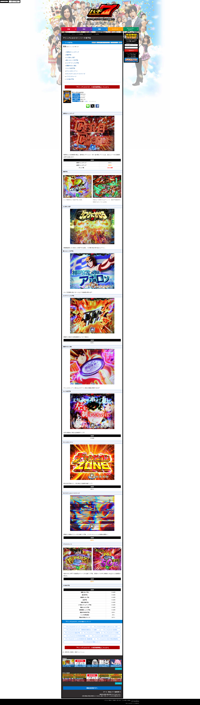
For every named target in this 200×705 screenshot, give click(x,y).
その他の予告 (70, 79)
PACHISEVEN (136, 701)
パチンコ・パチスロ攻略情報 (77, 34)
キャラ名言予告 (70, 68)
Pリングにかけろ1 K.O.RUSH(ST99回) (76, 636)
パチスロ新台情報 (131, 55)
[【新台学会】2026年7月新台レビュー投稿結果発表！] (98, 660)
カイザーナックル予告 (72, 63)
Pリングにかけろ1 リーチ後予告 (92, 632)
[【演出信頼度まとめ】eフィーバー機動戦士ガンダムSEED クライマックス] (75, 674)
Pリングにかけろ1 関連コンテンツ (91, 642)
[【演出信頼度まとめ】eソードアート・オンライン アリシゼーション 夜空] (63, 674)
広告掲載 (114, 700)
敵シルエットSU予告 (72, 60)
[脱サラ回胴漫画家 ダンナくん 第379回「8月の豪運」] (63, 660)
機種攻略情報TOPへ (92, 688)
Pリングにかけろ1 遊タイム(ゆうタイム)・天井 (105, 626)
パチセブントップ (66, 34)
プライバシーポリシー (135, 700)
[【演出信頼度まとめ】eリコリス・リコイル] (98, 674)
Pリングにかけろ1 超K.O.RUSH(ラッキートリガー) (104, 636)
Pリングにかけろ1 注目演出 (110, 629)
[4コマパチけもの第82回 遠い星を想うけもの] (87, 660)
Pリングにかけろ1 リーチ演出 (111, 632)
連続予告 (68, 55)
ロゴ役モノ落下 (70, 57)
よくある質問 (124, 700)
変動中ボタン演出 (71, 65)
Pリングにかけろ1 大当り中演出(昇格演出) (107, 639)
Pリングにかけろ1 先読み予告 (72, 632)
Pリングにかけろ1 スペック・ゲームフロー (77, 626)
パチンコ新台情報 (131, 56)
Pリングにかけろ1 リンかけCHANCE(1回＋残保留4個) (79, 639)
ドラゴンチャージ (71, 76)
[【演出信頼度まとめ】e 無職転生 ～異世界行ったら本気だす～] (110, 674)
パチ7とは (106, 700)
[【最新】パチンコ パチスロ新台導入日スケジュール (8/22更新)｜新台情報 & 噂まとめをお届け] (75, 660)
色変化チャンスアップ (72, 52)
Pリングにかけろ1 (88, 34)
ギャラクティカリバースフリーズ (75, 74)
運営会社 (110, 700)
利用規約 (128, 700)
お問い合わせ (118, 700)
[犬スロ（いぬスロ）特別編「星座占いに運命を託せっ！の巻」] (110, 660)
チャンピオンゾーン (72, 71)
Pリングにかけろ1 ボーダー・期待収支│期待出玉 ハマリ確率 (82, 629)
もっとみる (118, 668)
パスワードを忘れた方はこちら (131, 53)
